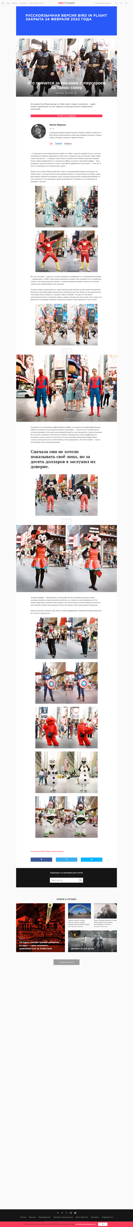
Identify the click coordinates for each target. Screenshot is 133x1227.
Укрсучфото (95, 1217)
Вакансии (32, 1217)
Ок (103, 1224)
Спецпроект (24, 3)
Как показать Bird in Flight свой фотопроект (47, 851)
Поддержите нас (107, 1217)
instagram (67, 143)
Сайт (51, 143)
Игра (8, 3)
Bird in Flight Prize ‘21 (37, 3)
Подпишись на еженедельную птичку (66, 873)
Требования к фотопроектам (63, 1217)
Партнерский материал (103, 3)
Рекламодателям (44, 1217)
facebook (58, 143)
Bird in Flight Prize (82, 1217)
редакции (85, 1221)
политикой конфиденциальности (85, 1224)
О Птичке (23, 1217)
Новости (14, 3)
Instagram (72, 116)
